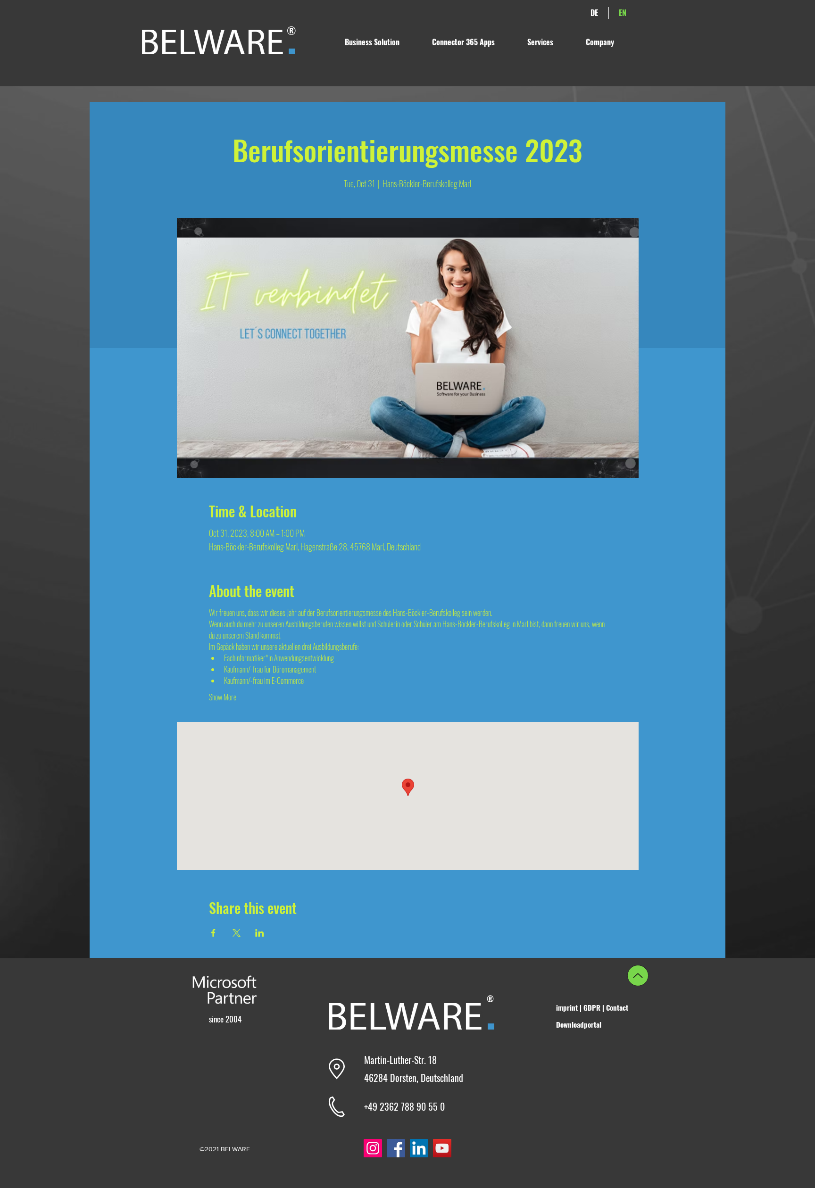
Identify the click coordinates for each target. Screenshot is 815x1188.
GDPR (591, 1007)
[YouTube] (442, 1148)
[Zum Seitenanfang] (638, 975)
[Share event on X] (236, 933)
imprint (568, 1007)
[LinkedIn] (419, 1148)
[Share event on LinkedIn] (259, 933)
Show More (222, 697)
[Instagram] (373, 1148)
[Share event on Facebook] (213, 933)
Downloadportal (578, 1024)
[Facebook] (396, 1148)
